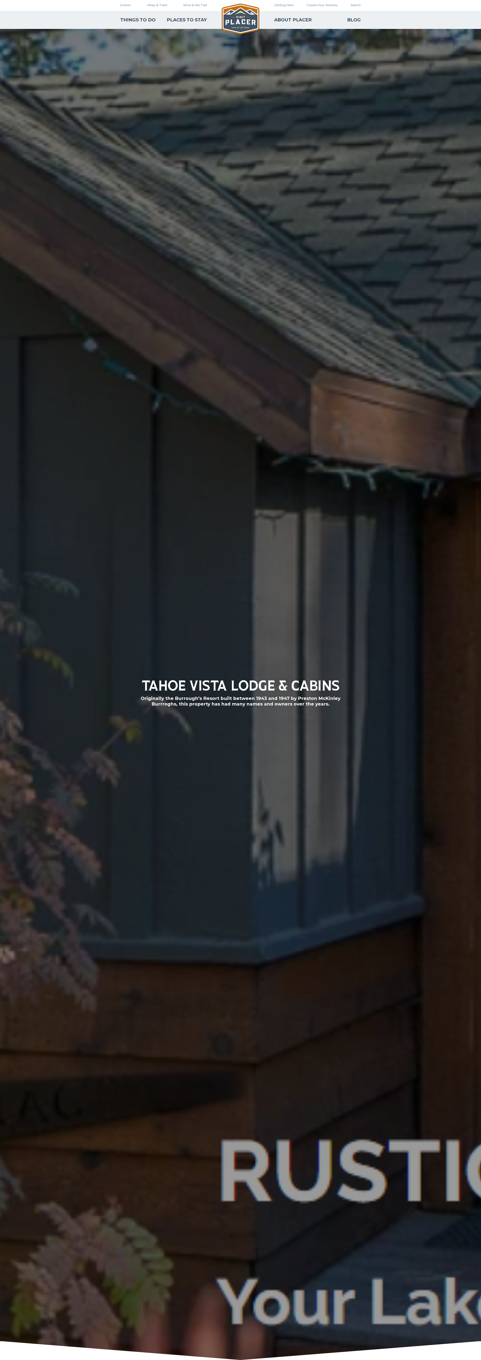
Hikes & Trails (157, 5)
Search (355, 5)
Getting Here (284, 5)
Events (125, 5)
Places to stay (187, 20)
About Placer (293, 20)
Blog (354, 20)
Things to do (138, 20)
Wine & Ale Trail (195, 5)
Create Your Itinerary (322, 5)
